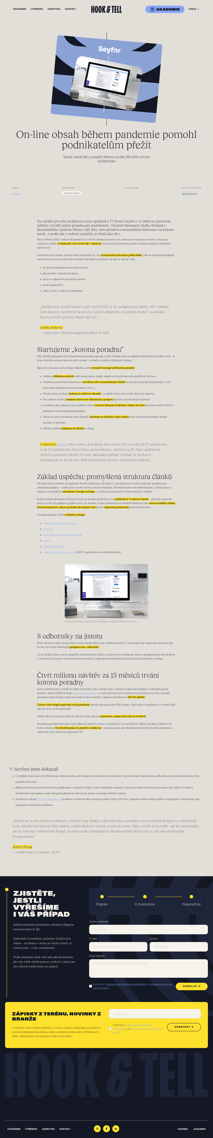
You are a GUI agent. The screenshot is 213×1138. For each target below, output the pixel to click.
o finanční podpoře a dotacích (59, 523)
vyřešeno (37, 9)
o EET (46, 540)
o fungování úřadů (53, 546)
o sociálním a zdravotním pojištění (62, 534)
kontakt (70, 9)
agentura (54, 9)
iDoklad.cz (78, 693)
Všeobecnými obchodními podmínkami (126, 984)
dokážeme (19, 9)
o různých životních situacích (59, 552)
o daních (47, 528)
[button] (194, 9)
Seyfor (62, 444)
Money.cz (92, 693)
